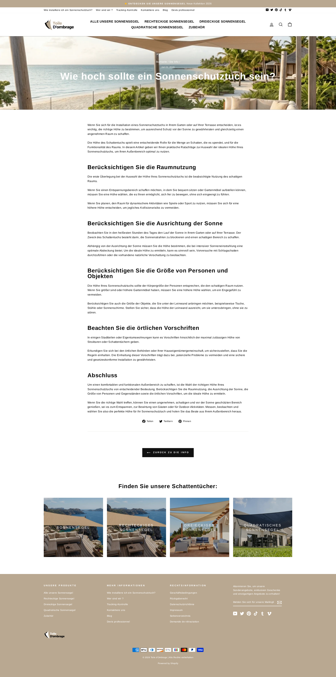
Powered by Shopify (168, 663)
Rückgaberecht (179, 598)
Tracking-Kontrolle (126, 10)
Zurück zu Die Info (170, 452)
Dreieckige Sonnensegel (223, 21)
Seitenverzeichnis (180, 616)
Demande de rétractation (184, 621)
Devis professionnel (183, 10)
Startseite (161, 62)
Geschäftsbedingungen (183, 592)
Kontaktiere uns (150, 10)
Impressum (176, 610)
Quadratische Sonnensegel (157, 27)
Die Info (173, 62)
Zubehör (197, 27)
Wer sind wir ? (104, 10)
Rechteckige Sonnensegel (169, 21)
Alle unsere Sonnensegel (114, 21)
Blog (165, 10)
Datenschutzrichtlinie (182, 604)
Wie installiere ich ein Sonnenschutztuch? (68, 10)
